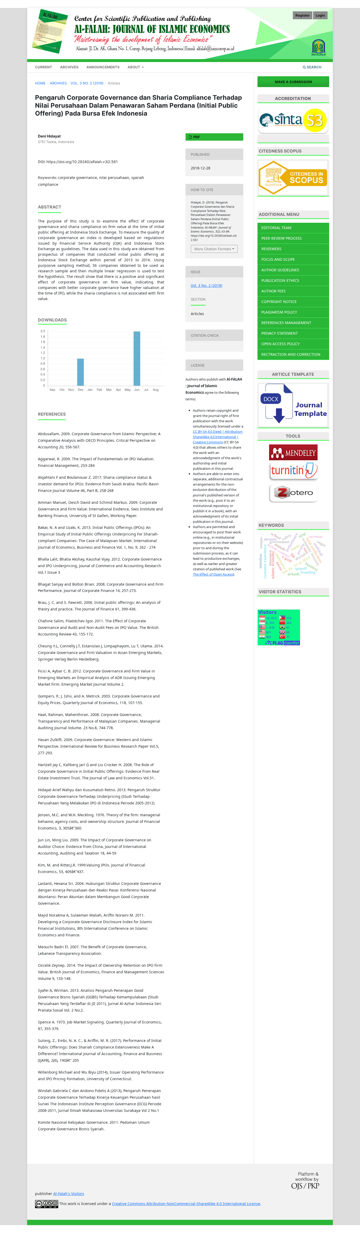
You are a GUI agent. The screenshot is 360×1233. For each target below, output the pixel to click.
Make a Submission (293, 82)
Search (314, 67)
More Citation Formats (212, 249)
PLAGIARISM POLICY (279, 312)
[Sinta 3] (293, 120)
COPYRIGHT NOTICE (279, 301)
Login (320, 15)
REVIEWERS (271, 248)
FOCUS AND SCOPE (278, 259)
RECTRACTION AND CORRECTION (290, 354)
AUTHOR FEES (273, 290)
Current (43, 67)
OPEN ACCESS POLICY (280, 343)
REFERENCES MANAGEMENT (286, 322)
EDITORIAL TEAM (276, 227)
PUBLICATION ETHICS (280, 280)
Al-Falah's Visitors (68, 1193)
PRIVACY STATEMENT (279, 333)
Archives (69, 67)
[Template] (293, 405)
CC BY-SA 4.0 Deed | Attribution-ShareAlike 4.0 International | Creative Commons (218, 436)
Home (40, 83)
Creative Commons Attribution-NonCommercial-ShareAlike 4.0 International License (186, 1203)
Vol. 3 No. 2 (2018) (87, 83)
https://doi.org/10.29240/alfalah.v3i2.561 (82, 161)
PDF (196, 137)
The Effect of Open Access (213, 574)
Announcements (103, 67)
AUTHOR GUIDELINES (280, 269)
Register (302, 15)
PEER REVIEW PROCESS (281, 238)
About (134, 67)
